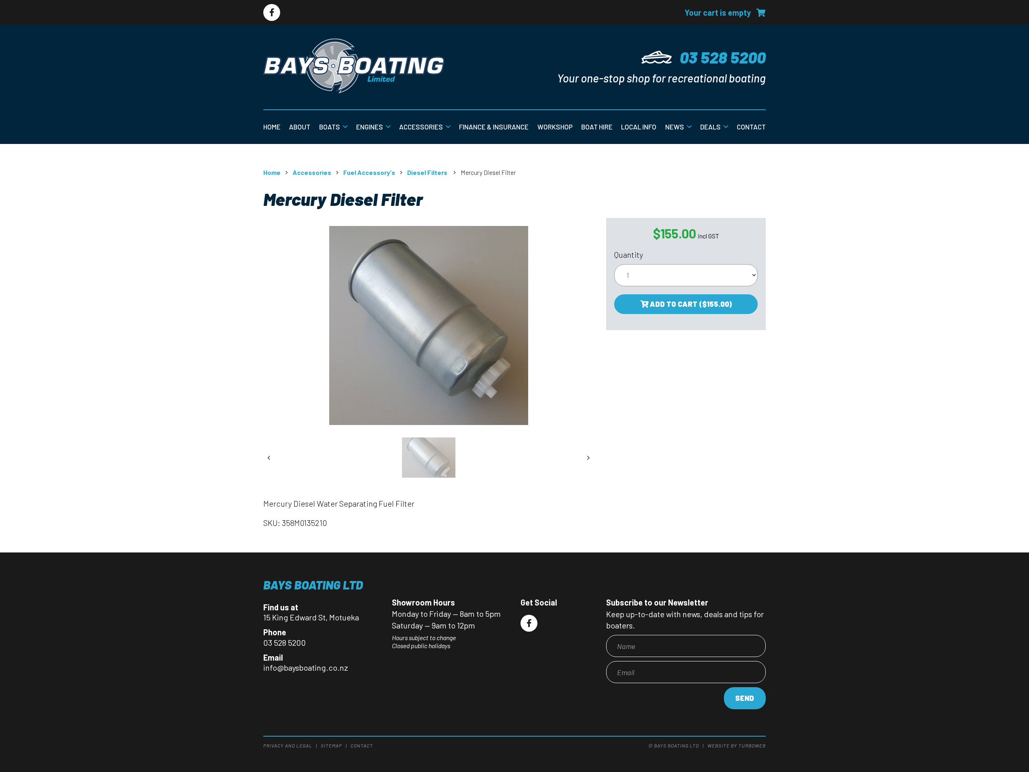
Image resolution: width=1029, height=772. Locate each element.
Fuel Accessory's (369, 172)
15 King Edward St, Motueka (311, 617)
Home (272, 127)
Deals (710, 127)
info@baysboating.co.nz (305, 667)
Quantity (628, 254)
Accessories (421, 127)
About (299, 127)
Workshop (555, 127)
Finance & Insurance (494, 127)
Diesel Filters (428, 172)
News (674, 127)
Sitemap (331, 745)
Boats (329, 127)
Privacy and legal (287, 745)
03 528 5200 (723, 57)
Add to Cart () (690, 304)
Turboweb (752, 745)
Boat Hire (597, 127)
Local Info (638, 127)
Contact (751, 127)
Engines (369, 127)
